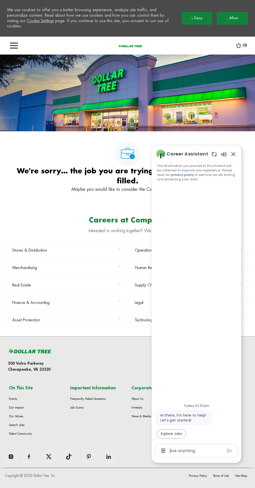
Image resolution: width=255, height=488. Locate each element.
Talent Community (20, 433)
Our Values (16, 416)
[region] (196, 302)
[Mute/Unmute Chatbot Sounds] (224, 154)
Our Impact (16, 407)
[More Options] (163, 451)
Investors (136, 407)
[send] (230, 451)
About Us (137, 398)
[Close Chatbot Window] (233, 153)
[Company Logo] (130, 45)
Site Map (241, 475)
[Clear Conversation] (214, 154)
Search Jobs (16, 424)
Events (13, 398)
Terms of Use (221, 475)
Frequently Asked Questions (88, 398)
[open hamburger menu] (14, 46)
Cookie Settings (40, 21)
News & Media (141, 416)
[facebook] (11, 457)
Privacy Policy (198, 475)
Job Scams (77, 407)
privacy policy (182, 175)
